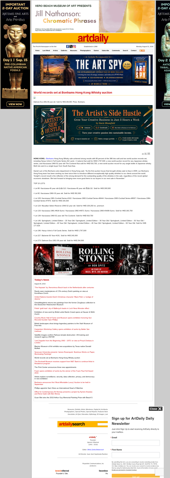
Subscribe (105, 50)
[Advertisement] (124, 296)
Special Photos (80, 412)
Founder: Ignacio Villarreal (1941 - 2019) (93, 442)
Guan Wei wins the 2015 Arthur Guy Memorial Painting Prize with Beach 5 (63, 397)
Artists (55, 50)
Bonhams (50, 158)
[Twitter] (71, 47)
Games (96, 50)
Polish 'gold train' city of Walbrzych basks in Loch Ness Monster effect (61, 308)
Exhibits (77, 409)
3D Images (100, 414)
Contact (134, 50)
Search (125, 50)
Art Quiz (78, 414)
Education (85, 414)
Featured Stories (103, 412)
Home (37, 50)
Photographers (85, 50)
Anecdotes (71, 414)
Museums (73, 50)
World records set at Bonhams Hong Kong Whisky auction (57, 358)
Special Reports (91, 412)
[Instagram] (74, 47)
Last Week (46, 50)
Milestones (89, 409)
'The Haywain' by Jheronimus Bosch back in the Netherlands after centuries (64, 287)
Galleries (64, 50)
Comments (116, 50)
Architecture (105, 409)
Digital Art (97, 409)
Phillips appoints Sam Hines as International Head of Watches (58, 388)
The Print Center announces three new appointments (55, 367)
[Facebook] (67, 47)
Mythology (92, 414)
